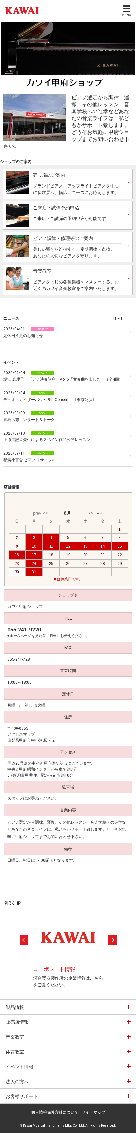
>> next (96, 513)
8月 (67, 513)
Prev (24, 940)
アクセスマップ (21, 734)
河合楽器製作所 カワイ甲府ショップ (20, 10)
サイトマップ (93, 1112)
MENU (126, 10)
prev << (40, 513)
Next (112, 940)
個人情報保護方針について (55, 1112)
